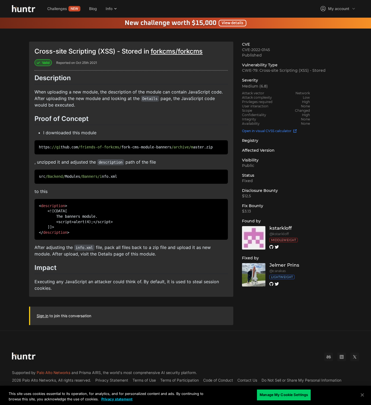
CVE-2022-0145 (256, 49)
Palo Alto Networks (53, 372)
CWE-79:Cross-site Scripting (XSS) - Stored (284, 70)
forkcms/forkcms (177, 51)
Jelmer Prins (284, 265)
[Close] (362, 395)
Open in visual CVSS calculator (266, 131)
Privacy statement (117, 399)
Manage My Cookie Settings (284, 394)
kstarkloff (280, 228)
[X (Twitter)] (354, 357)
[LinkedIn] (341, 357)
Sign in (42, 315)
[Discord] (328, 357)
